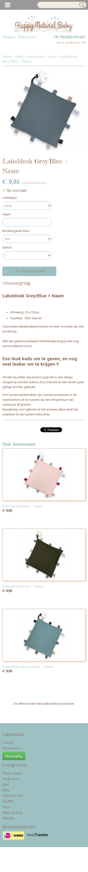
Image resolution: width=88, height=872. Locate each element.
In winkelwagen (31, 271)
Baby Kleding (12, 812)
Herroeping (13, 755)
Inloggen (9, 37)
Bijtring (8, 818)
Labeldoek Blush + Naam (22, 506)
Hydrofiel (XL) (13, 796)
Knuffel (8, 801)
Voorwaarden (11, 748)
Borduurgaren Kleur (16, 231)
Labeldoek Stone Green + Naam (27, 666)
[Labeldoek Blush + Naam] (44, 475)
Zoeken (81, 5)
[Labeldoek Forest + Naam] (44, 555)
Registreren (27, 37)
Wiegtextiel (10, 779)
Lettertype (9, 198)
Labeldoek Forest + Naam (23, 586)
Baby (19, 56)
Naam (6, 214)
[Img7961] (44, 110)
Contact (8, 742)
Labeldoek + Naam (41, 56)
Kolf (5, 784)
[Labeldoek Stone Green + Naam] (44, 635)
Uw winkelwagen (70, 37)
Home (7, 56)
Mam (6, 807)
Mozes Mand (12, 773)
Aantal (6, 247)
